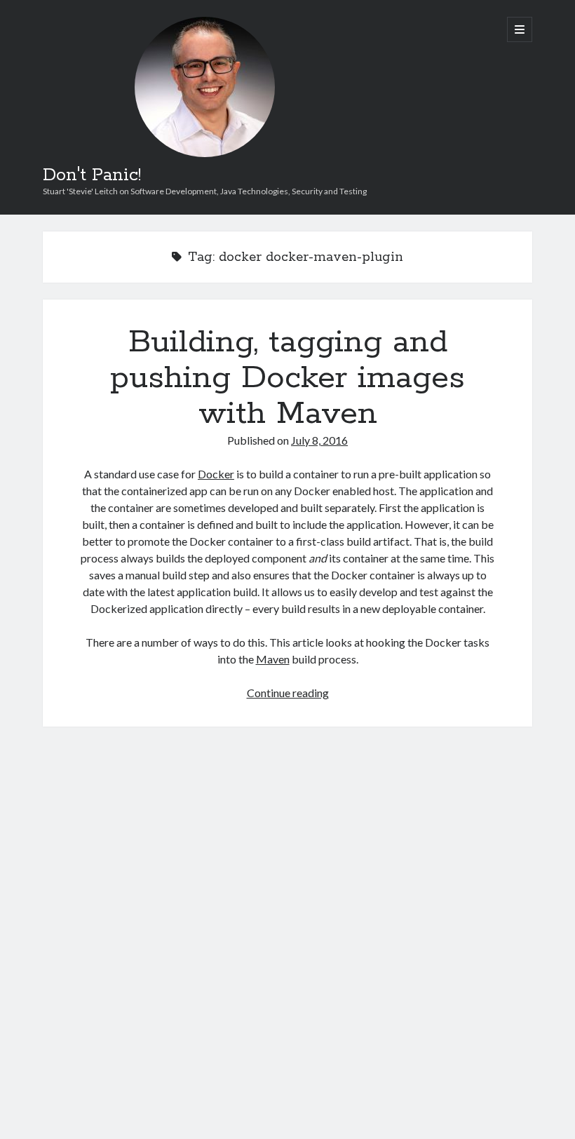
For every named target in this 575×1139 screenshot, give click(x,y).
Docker (216, 473)
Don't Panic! (92, 175)
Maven (273, 659)
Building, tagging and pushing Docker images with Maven (287, 378)
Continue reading (288, 692)
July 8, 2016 (319, 440)
